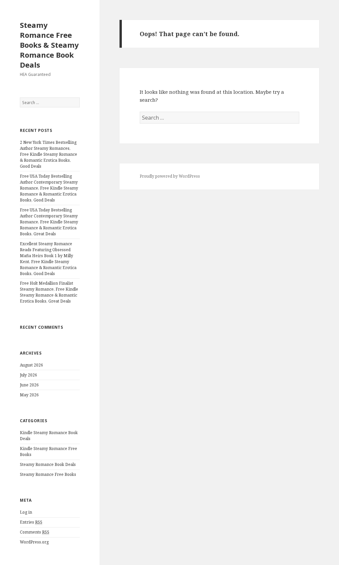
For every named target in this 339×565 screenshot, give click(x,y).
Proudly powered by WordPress (170, 176)
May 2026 (29, 395)
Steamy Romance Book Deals (48, 464)
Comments (34, 532)
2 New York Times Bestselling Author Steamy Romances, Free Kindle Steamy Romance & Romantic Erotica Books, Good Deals (48, 154)
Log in (26, 512)
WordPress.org (34, 542)
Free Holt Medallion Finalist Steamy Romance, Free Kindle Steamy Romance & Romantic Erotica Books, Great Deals (49, 292)
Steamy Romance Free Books (48, 474)
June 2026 (29, 385)
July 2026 (28, 375)
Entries (31, 522)
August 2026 (31, 365)
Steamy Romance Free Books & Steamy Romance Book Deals (49, 45)
